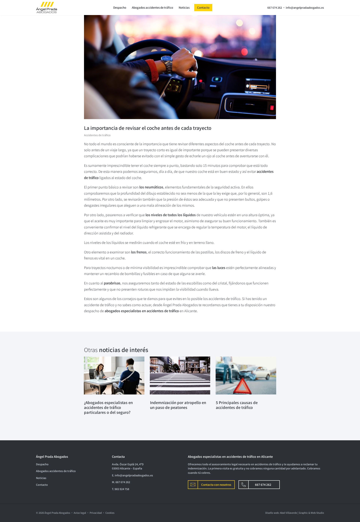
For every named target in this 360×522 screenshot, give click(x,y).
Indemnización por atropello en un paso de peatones (178, 405)
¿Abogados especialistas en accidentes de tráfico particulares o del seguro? (108, 407)
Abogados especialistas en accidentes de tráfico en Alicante (230, 456)
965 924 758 (122, 489)
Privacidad (96, 512)
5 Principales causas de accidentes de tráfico (237, 405)
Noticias (184, 7)
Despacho (119, 7)
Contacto (203, 7)
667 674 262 (274, 7)
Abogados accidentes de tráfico (152, 7)
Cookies (109, 512)
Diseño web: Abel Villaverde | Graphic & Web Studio (294, 512)
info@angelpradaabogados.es (305, 7)
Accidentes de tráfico (97, 135)
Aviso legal (80, 512)
